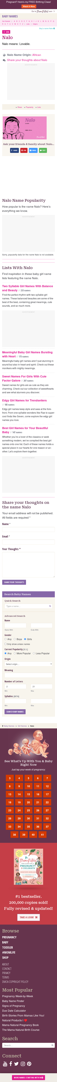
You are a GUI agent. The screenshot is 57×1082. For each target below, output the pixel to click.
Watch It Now (29, 6)
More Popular (24, 653)
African (36, 55)
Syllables (12, 696)
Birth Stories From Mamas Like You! (23, 1015)
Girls (29, 639)
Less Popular (43, 653)
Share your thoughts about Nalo (27, 60)
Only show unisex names (18, 644)
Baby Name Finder (13, 1001)
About (5, 964)
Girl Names (22, 726)
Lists (28, 24)
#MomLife (8, 952)
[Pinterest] (29, 1064)
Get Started (6, 21)
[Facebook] (10, 1064)
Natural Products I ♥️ (14, 1020)
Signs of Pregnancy (13, 1006)
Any (9, 639)
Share (20, 107)
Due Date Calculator (14, 1010)
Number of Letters (14, 681)
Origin (8, 659)
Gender (8, 635)
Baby (5, 942)
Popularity (29, 107)
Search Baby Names (15, 711)
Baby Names (10, 16)
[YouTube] (5, 1064)
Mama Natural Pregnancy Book (20, 1025)
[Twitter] (16, 1064)
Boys (19, 639)
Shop (5, 957)
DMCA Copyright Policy (15, 982)
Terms (5, 977)
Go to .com (42, 11)
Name (5, 524)
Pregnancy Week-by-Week (17, 996)
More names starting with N (27, 1077)
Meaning (9, 670)
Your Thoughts (11, 549)
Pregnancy (9, 937)
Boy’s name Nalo (46, 28)
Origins (35, 24)
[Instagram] (23, 1064)
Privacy (6, 973)
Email (5, 536)
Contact (6, 969)
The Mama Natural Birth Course (20, 1030)
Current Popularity (16, 649)
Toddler (7, 947)
